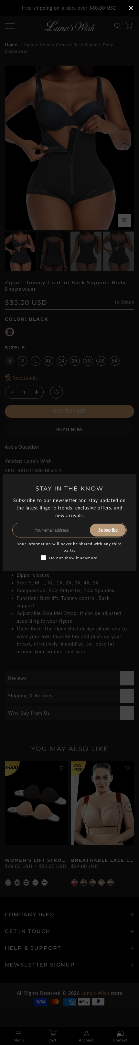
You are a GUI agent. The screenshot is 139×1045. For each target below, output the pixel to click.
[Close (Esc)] (131, 8)
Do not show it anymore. (74, 557)
